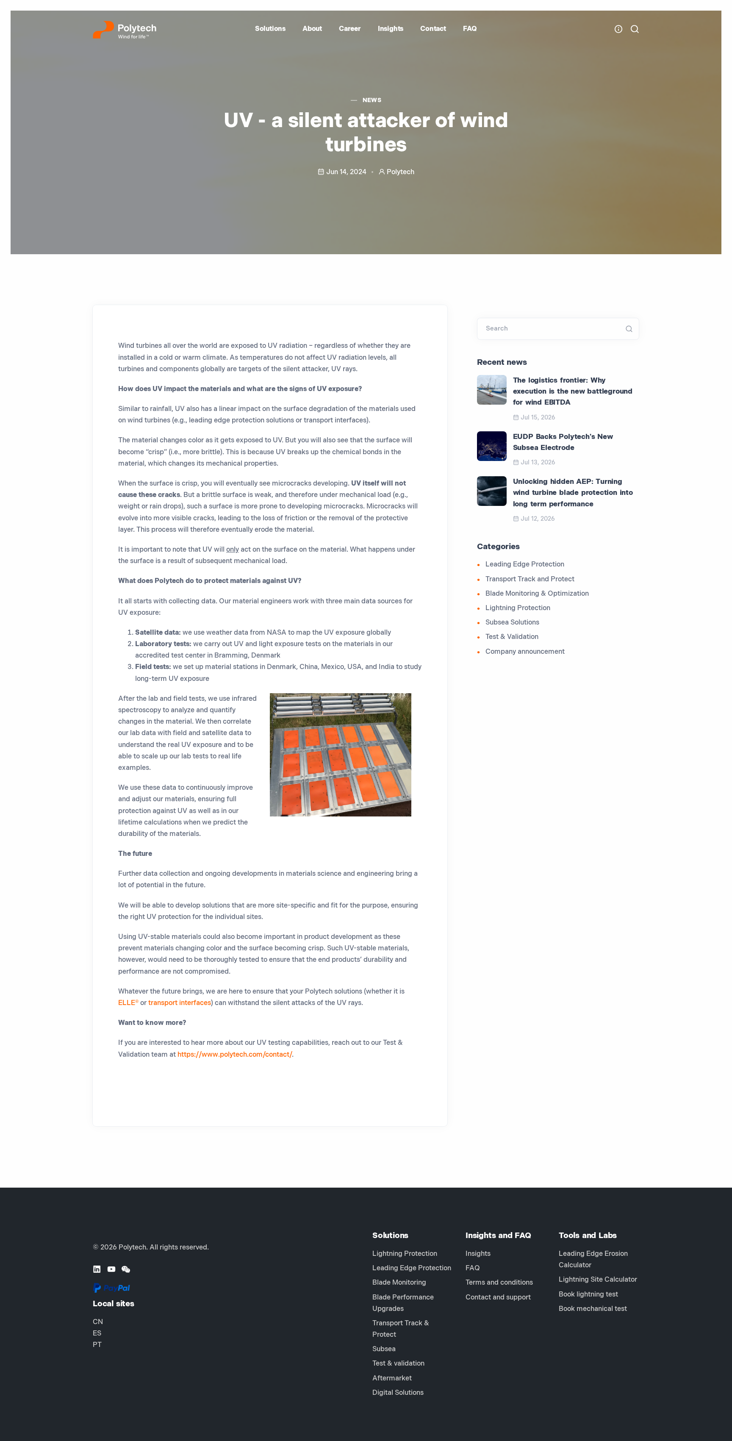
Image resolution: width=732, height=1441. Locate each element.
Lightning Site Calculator (598, 1280)
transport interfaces (179, 1003)
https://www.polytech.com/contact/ (234, 1055)
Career (350, 29)
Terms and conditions (499, 1283)
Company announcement (525, 652)
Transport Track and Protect (529, 579)
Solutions (270, 29)
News (372, 100)
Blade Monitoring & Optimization (537, 594)
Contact (433, 29)
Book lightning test (588, 1295)
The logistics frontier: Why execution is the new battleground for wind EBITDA (572, 391)
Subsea (384, 1349)
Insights (390, 29)
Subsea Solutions (512, 623)
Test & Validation (511, 637)
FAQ (470, 29)
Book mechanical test (593, 1309)
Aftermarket (392, 1378)
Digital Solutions (398, 1393)
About (312, 29)
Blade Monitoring (399, 1283)
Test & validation (398, 1364)
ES (97, 1334)
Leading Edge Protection (524, 565)
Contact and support (498, 1298)
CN (98, 1322)
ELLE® (128, 1003)
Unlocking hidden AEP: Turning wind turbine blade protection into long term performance (573, 493)
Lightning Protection (517, 608)
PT (97, 1345)
